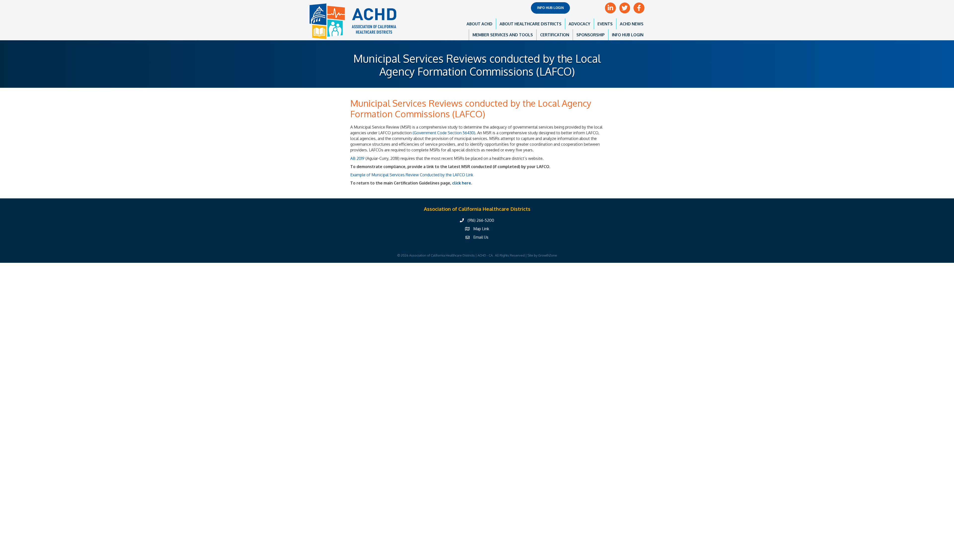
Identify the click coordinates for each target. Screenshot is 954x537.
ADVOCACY (579, 23)
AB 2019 (357, 158)
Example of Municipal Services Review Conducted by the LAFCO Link (411, 174)
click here (461, 182)
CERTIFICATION (554, 34)
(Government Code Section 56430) (444, 132)
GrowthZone (547, 255)
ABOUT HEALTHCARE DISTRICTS (530, 23)
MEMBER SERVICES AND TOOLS (503, 34)
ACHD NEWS (631, 23)
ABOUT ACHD (479, 23)
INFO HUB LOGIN (627, 34)
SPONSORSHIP (590, 34)
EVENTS (605, 23)
